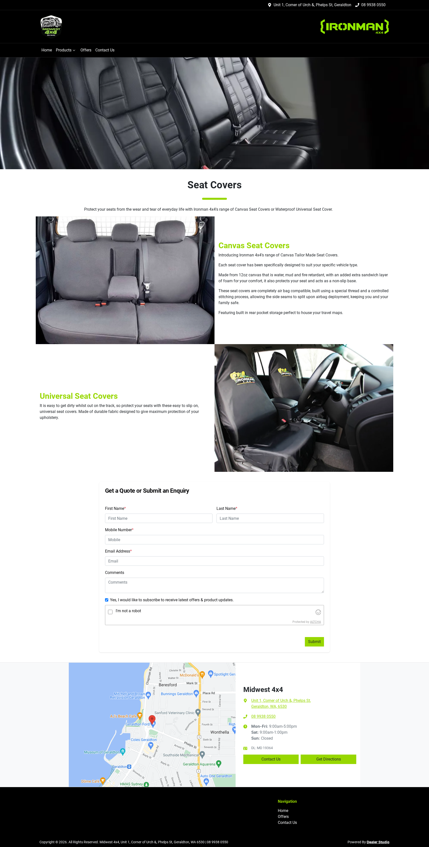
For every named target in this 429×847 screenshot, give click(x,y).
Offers (85, 50)
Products (64, 50)
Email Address (118, 551)
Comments (114, 572)
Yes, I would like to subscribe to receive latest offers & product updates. (172, 600)
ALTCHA (315, 622)
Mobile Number (119, 529)
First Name (115, 508)
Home (46, 50)
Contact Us (104, 50)
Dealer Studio (378, 842)
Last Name (226, 508)
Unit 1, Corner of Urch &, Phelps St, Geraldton (312, 4)
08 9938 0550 (373, 4)
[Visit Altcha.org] (318, 611)
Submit (314, 641)
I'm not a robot (128, 610)
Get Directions (328, 759)
